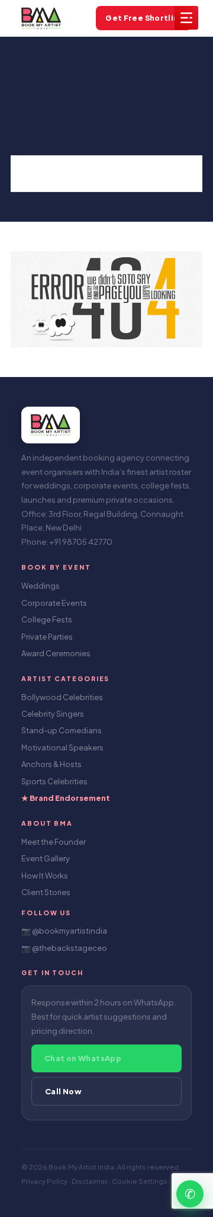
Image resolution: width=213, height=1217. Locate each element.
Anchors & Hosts (51, 764)
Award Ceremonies (56, 653)
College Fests (46, 619)
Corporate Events (54, 603)
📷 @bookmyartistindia (64, 930)
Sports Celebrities (54, 781)
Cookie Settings (140, 1181)
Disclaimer (90, 1181)
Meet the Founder (53, 842)
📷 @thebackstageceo (64, 948)
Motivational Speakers (62, 747)
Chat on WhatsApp (82, 1058)
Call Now (63, 1091)
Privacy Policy (45, 1181)
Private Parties (47, 636)
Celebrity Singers (52, 713)
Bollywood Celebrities (62, 697)
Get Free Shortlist (143, 18)
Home (33, 173)
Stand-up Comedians (61, 730)
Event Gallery (45, 858)
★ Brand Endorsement (65, 798)
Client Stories (45, 892)
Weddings (40, 585)
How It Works (44, 875)
